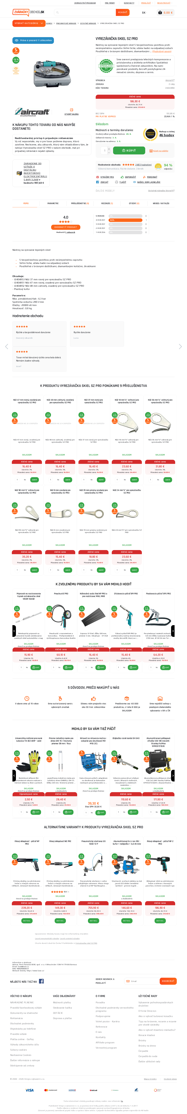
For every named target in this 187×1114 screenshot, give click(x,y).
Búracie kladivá (146, 1035)
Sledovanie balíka (62, 1007)
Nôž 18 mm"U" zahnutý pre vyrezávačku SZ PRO (127, 401)
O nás (99, 1032)
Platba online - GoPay (22, 1039)
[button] (6, 346)
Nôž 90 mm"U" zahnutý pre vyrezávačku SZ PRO (27, 491)
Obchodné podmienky (22, 1023)
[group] (28, 631)
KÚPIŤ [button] (37, 667)
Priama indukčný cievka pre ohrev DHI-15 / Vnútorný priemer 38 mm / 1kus (61, 741)
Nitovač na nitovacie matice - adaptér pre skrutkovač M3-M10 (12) (93, 741)
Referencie (101, 1026)
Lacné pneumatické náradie (47, 939)
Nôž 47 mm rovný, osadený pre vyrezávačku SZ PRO (27, 401)
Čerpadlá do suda (147, 1056)
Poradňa (100, 1002)
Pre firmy (110, 3)
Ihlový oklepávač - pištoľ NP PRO (27, 842)
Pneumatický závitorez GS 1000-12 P (93, 842)
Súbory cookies (18, 1049)
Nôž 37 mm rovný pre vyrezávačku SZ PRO (93, 401)
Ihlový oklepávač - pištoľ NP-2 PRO (160, 842)
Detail (27, 921)
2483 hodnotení (143, 164)
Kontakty (129, 3)
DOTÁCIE (58, 1013)
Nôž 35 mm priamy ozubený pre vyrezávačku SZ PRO (93, 491)
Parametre (53, 203)
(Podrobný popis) (161, 51)
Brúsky (142, 1040)
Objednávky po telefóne (23, 1028)
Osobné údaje (170, 1079)
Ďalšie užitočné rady (149, 1061)
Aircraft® (170, 80)
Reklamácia (16, 1018)
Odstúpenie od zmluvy (22, 1065)
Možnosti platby (62, 1002)
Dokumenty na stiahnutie (24, 1013)
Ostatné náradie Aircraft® (161, 190)
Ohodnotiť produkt (65, 227)
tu (122, 1101)
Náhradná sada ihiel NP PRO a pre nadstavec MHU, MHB (93, 595)
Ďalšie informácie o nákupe (25, 1060)
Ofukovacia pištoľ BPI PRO (126, 593)
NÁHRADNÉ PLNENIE (22, 1002)
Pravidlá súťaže (18, 1034)
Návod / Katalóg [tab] (161, 203)
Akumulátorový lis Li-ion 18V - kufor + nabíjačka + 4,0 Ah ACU (127, 842)
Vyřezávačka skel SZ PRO (86, 943)
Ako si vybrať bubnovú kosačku (155, 1016)
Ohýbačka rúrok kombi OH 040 (126, 738)
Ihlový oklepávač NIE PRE (60, 841)
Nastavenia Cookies (20, 1055)
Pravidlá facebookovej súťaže (26, 1007)
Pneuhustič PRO (61, 593)
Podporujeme (103, 1016)
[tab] (107, 203)
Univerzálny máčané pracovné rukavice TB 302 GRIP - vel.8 (28, 739)
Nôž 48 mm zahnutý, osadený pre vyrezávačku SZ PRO (60, 401)
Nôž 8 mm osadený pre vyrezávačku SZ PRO (60, 491)
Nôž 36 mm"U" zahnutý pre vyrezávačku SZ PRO (160, 401)
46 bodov (166, 135)
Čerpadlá (143, 1051)
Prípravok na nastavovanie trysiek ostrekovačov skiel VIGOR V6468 (29, 596)
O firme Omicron (147, 1011)
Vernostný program (85, 3)
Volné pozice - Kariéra (108, 1021)
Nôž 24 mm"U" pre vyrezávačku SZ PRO (127, 491)
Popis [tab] (26, 203)
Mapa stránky (150, 1079)
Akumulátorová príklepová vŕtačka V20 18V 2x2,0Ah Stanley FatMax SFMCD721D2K (158, 742)
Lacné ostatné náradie (70, 939)
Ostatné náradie (88, 23)
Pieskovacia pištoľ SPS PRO (158, 593)
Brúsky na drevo (147, 1045)
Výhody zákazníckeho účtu (24, 1044)
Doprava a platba (62, 1018)
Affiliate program (105, 1042)
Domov (49, 23)
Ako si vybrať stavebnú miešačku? (157, 1030)
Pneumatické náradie (66, 23)
